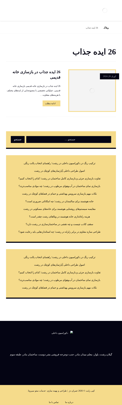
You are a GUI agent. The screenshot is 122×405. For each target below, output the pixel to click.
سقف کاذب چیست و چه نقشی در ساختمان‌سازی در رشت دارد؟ (59, 224)
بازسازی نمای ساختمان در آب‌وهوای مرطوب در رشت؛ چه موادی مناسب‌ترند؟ (59, 186)
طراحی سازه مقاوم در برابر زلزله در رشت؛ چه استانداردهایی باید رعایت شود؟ (59, 231)
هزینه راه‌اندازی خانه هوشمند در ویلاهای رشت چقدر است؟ (59, 216)
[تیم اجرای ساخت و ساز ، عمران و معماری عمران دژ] (105, 10)
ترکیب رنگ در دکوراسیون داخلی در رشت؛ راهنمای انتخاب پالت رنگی (59, 163)
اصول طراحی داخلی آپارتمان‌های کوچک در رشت (59, 170)
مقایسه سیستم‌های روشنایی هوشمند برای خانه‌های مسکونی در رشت (59, 209)
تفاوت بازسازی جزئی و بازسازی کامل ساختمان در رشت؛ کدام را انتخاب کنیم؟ (59, 178)
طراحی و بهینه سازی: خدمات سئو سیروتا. (47, 391)
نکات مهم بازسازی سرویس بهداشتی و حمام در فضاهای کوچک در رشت (59, 193)
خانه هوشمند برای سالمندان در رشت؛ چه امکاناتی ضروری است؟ (59, 201)
